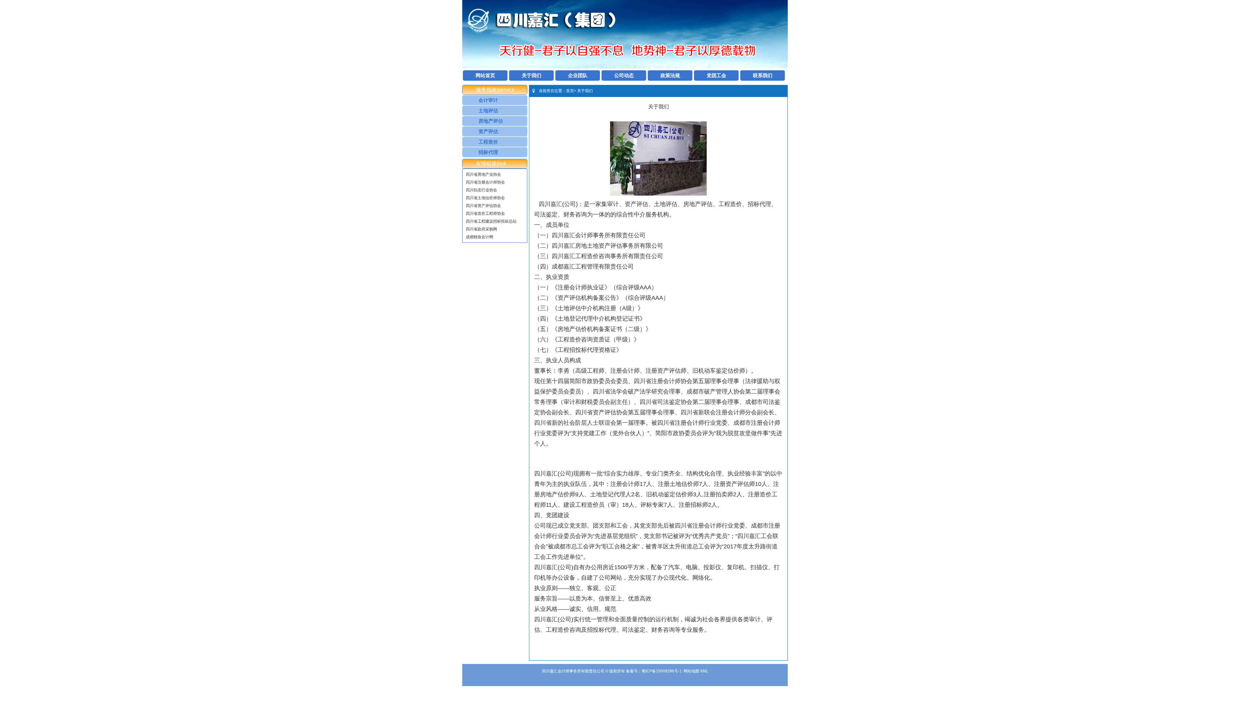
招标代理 (488, 152)
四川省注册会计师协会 (485, 182)
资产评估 (488, 131)
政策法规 (670, 75)
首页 (570, 91)
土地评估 (488, 110)
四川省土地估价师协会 (485, 198)
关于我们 (531, 75)
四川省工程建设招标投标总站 (491, 221)
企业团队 (578, 75)
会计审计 (488, 100)
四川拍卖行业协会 (481, 190)
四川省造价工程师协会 (485, 213)
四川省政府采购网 (481, 229)
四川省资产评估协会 (483, 205)
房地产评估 (491, 121)
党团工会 (716, 75)
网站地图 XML (696, 671)
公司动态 (624, 75)
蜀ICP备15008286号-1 (662, 671)
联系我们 (762, 75)
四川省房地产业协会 (483, 174)
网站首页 (485, 75)
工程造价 (488, 142)
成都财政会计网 (479, 237)
